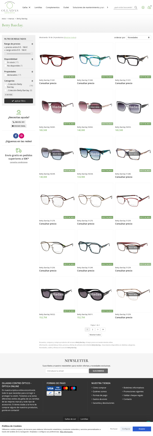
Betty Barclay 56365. (47, 127)
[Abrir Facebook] (15, 135)
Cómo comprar (99, 387)
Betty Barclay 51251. (123, 80)
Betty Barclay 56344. (85, 174)
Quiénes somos (100, 391)
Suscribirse (98, 371)
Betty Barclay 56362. (85, 127)
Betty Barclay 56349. (47, 174)
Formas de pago (100, 395)
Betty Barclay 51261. (47, 80)
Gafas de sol (70, 419)
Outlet (66, 7)
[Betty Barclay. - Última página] (97, 329)
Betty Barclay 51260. (85, 80)
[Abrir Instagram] (21, 135)
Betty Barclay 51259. (123, 220)
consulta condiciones (18, 162)
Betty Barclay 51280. (123, 174)
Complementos (53, 7)
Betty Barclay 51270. (85, 220)
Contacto (128, 399)
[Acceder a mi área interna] (143, 7)
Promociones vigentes (134, 391)
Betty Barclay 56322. (47, 314)
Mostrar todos (70, 37)
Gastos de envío (100, 399)
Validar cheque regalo (133, 395)
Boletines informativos (134, 387)
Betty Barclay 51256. (47, 267)
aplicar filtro (20, 101)
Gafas (25, 7)
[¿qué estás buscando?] (125, 7)
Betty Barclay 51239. (123, 267)
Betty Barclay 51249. (85, 267)
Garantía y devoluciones (103, 403)
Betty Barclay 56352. (123, 127)
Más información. (66, 432)
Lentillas (38, 7)
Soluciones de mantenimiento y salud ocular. (92, 7)
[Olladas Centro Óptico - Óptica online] (9, 7)
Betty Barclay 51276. (47, 220)
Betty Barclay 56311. (85, 314)
